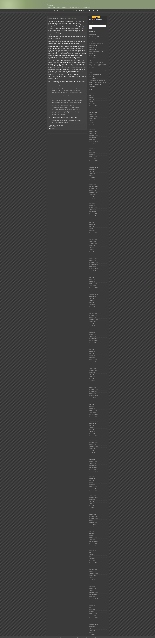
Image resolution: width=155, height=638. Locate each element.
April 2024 (92, 152)
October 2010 (93, 495)
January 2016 (93, 361)
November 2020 (93, 239)
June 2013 (92, 427)
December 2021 (93, 211)
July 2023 (91, 171)
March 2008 (92, 560)
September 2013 (93, 421)
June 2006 (92, 605)
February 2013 (93, 435)
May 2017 (91, 328)
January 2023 (93, 184)
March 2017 (92, 332)
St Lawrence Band (94, 74)
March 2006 (92, 611)
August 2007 (92, 575)
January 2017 (93, 336)
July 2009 (91, 526)
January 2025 (93, 133)
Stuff (90, 76)
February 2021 (93, 232)
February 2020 (93, 258)
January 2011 (92, 488)
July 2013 (91, 425)
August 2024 (92, 143)
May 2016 (91, 353)
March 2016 (92, 357)
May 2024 (91, 150)
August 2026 (92, 93)
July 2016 (91, 349)
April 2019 (92, 279)
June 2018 (92, 300)
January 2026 (93, 107)
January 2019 (93, 285)
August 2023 (92, 169)
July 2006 (91, 603)
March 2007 (92, 586)
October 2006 (93, 596)
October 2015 (93, 368)
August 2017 (92, 321)
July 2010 (91, 501)
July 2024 (91, 146)
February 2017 (93, 334)
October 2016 (93, 342)
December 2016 (93, 338)
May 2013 (91, 429)
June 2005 (92, 630)
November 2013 (93, 416)
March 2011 (92, 484)
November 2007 (93, 569)
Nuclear (91, 55)
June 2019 (92, 275)
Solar (90, 72)
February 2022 (93, 207)
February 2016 (93, 359)
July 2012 (91, 450)
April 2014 (92, 406)
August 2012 (92, 448)
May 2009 (91, 531)
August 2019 (92, 270)
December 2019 (93, 262)
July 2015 (91, 374)
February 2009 (93, 537)
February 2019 (93, 283)
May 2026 (91, 99)
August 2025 (92, 118)
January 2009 (93, 539)
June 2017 (92, 325)
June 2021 (92, 224)
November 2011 (93, 467)
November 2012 (93, 442)
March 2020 (92, 256)
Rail (90, 67)
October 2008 (93, 545)
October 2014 (93, 393)
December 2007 (93, 567)
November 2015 (93, 366)
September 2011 (93, 471)
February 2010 (93, 512)
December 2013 (93, 414)
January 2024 (93, 158)
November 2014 (93, 391)
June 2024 (92, 148)
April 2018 (92, 304)
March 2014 (92, 408)
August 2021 (92, 220)
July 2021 (91, 222)
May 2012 (91, 454)
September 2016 (93, 344)
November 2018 (93, 289)
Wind (90, 86)
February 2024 (93, 156)
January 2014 (93, 412)
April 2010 (92, 507)
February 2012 (93, 461)
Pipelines (91, 60)
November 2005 (93, 620)
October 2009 (93, 520)
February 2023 (93, 182)
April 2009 (92, 533)
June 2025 (92, 122)
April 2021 (92, 228)
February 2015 (93, 385)
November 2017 (93, 315)
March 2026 (92, 103)
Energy (91, 41)
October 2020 (93, 241)
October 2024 (93, 139)
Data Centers (92, 36)
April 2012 (92, 457)
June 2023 (92, 173)
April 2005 (92, 634)
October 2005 (93, 622)
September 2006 (93, 598)
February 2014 (93, 410)
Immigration (92, 45)
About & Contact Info (59, 11)
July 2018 (91, 298)
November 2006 (93, 594)
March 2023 (92, 179)
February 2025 (93, 131)
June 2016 (92, 351)
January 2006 (93, 615)
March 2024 (92, 154)
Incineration (92, 47)
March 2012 (92, 459)
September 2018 (93, 294)
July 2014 (91, 399)
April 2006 (92, 609)
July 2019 (91, 273)
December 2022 (93, 186)
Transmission (92, 78)
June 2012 (92, 452)
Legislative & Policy (94, 51)
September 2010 (93, 497)
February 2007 (93, 588)
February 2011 (93, 486)
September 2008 (93, 548)
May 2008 (91, 556)
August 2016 (92, 347)
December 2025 (93, 110)
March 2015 (92, 383)
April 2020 (92, 253)
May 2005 (91, 632)
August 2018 (92, 296)
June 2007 (92, 579)
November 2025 (93, 112)
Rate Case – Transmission (96, 69)
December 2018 (93, 287)
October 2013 (93, 418)
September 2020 (93, 243)
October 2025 (93, 114)
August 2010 (92, 499)
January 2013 (93, 438)
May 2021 (91, 226)
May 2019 (91, 277)
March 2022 (92, 205)
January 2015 (93, 387)
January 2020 (93, 260)
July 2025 (91, 120)
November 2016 (93, 340)
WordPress (99, 637)
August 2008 (92, 550)
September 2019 (93, 268)
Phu (88, 637)
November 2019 (93, 264)
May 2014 (91, 404)
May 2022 (91, 201)
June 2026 (92, 97)
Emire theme (73, 637)
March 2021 (92, 230)
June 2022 (92, 198)
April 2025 (92, 126)
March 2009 (92, 535)
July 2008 (91, 552)
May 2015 (91, 378)
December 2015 (93, 363)
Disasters (91, 38)
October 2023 (93, 165)
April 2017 (92, 330)
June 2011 (92, 478)
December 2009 (93, 516)
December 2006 (93, 592)
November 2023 (93, 163)
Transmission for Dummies (96, 80)
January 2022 (93, 209)
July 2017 (91, 323)
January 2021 (93, 234)
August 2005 (92, 626)
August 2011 (92, 473)
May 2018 (91, 302)
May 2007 (91, 581)
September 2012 (93, 446)
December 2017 (93, 313)
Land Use (91, 49)
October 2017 (93, 317)
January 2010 (93, 514)
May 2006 (91, 607)
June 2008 (92, 554)
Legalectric (51, 5)
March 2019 (92, 281)
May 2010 (91, 505)
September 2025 (93, 116)
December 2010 (93, 490)
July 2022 (91, 196)
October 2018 (93, 292)
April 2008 (92, 558)
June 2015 (92, 376)
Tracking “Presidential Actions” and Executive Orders (84, 11)
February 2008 (93, 562)
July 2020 (91, 247)
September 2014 (93, 395)
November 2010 (93, 493)
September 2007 (93, 573)
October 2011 (92, 469)
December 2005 (93, 617)
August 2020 (92, 245)
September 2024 (93, 141)
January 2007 (93, 590)
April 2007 (92, 584)
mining (91, 53)
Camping (91, 34)
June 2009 (92, 529)
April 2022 (92, 203)
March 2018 (92, 306)
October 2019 (93, 266)
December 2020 (93, 237)
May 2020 (91, 251)
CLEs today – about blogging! (57, 18)
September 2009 (93, 522)
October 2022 (93, 190)
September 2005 (93, 624)
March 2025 (92, 129)
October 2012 (93, 444)
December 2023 (93, 160)
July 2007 (91, 577)
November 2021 (93, 213)
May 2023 (91, 175)
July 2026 (91, 95)
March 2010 (92, 510)
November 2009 (93, 518)
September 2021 (93, 218)
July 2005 (91, 628)
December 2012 (93, 440)
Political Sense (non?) (95, 62)
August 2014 (92, 397)
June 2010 (92, 503)
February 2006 (93, 613)
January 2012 (93, 463)
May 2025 (91, 124)
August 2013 (92, 423)
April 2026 (92, 101)
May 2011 (91, 480)
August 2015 (92, 372)
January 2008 (93, 565)
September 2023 (93, 167)
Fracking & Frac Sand (95, 43)
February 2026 (93, 105)
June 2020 (92, 249)
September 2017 (93, 319)
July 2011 (91, 476)
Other (55, 126)
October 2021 (93, 215)
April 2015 (92, 380)
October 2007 (93, 571)
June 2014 (92, 402)
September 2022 (93, 192)
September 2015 (93, 370)
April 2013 (92, 431)
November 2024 (93, 137)
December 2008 (93, 541)
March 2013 (92, 433)
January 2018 (93, 311)
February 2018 (93, 308)
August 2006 (92, 600)
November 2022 (93, 188)
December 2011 (93, 465)
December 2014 (93, 389)
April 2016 (92, 355)
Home (50, 11)
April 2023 (92, 177)
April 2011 (92, 482)
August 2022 (92, 194)
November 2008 (93, 543)
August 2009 (92, 524)
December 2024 (93, 135)
